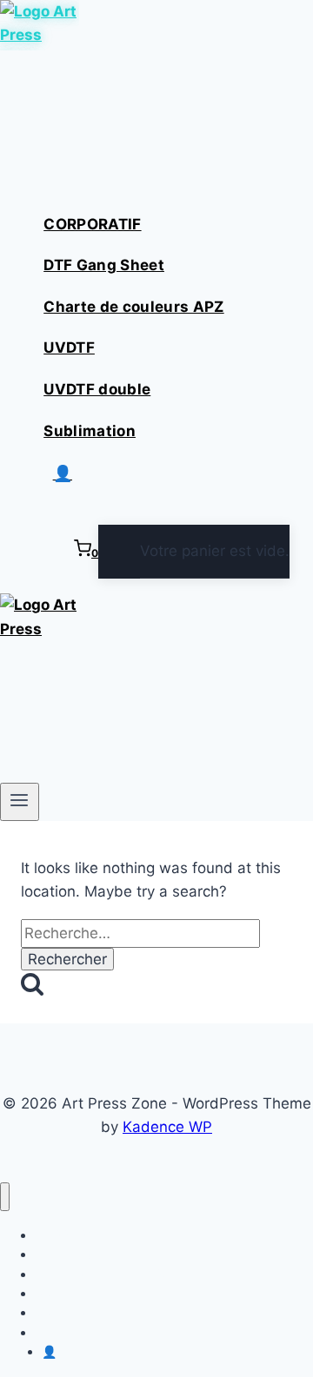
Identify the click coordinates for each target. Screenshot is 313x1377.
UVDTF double (96, 389)
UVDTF (69, 347)
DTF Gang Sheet (103, 265)
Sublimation (89, 431)
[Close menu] (5, 1196)
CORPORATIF (92, 224)
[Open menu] (19, 802)
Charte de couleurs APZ (133, 306)
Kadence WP (167, 1126)
